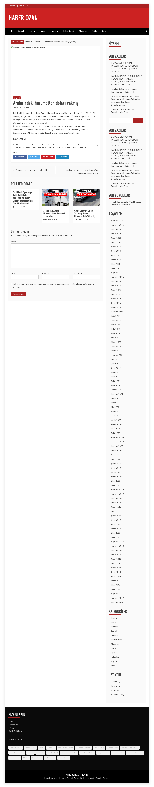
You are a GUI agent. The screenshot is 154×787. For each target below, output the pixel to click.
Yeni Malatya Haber (65, 748)
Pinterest (49, 156)
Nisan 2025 (116, 290)
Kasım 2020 (116, 424)
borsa (29, 145)
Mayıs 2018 (116, 554)
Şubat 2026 (116, 246)
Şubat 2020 (116, 463)
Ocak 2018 (116, 572)
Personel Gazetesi (83, 748)
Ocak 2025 (116, 303)
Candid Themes (102, 778)
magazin (28, 147)
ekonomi (44, 145)
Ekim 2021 (115, 376)
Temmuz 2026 (117, 225)
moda (34, 147)
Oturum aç (115, 681)
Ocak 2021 (116, 416)
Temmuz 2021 (117, 389)
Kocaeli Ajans (30, 748)
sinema (55, 147)
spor (81, 147)
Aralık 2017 (116, 576)
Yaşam (114, 661)
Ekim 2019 (115, 481)
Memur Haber (113, 748)
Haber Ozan (23, 17)
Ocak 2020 (116, 468)
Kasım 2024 (116, 307)
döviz (34, 145)
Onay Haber (36, 758)
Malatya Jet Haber (87, 753)
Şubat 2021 (116, 411)
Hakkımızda (13, 724)
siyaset (61, 147)
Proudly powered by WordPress (58, 778)
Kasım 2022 (116, 350)
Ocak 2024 (116, 320)
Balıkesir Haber (15, 748)
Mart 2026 (116, 242)
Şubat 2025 (116, 298)
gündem (73, 145)
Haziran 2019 (117, 498)
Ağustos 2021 (117, 385)
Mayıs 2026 (116, 233)
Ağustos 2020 (117, 437)
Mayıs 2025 (116, 285)
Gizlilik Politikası (15, 731)
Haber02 (51, 748)
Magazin (83, 31)
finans (50, 145)
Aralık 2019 (116, 472)
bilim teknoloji (21, 145)
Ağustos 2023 (117, 333)
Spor (104, 31)
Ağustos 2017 (117, 593)
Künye (11, 721)
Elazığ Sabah (14, 758)
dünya (38, 145)
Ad (13, 273)
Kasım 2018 (116, 528)
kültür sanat (20, 147)
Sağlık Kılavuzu (103, 753)
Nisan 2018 (116, 559)
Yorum (14, 242)
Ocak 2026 (116, 251)
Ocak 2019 (116, 520)
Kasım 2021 (116, 372)
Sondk (41, 748)
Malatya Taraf (53, 753)
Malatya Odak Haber (69, 753)
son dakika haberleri (71, 147)
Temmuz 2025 (117, 277)
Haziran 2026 (117, 229)
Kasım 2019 (116, 476)
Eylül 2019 (115, 485)
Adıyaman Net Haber (135, 753)
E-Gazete (40, 753)
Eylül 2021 (115, 381)
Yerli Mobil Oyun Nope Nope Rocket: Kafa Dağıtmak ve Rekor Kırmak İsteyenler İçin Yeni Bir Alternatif (23, 198)
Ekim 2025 (115, 264)
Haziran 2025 (117, 281)
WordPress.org (117, 694)
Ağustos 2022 (117, 355)
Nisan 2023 (116, 342)
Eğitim (42, 31)
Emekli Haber (99, 748)
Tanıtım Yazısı (64, 758)
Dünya (32, 31)
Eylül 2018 (115, 537)
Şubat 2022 (116, 363)
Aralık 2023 (116, 324)
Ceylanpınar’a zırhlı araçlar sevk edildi (31, 170)
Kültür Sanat (68, 31)
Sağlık (94, 31)
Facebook (20, 156)
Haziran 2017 (117, 602)
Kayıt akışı (115, 686)
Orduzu (30, 753)
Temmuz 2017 (117, 598)
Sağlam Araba (118, 753)
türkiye (85, 147)
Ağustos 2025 (117, 272)
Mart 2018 (116, 563)
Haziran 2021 (117, 394)
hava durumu (92, 145)
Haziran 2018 (117, 550)
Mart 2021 (116, 407)
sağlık (50, 147)
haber (79, 145)
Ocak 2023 (116, 346)
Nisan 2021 (116, 403)
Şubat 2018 (116, 567)
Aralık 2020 (116, 420)
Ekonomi (54, 31)
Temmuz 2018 (117, 546)
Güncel (21, 31)
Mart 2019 (116, 511)
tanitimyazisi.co (15, 739)
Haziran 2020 (117, 446)
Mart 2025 (116, 294)
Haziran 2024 (117, 311)
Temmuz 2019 (117, 494)
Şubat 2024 (116, 316)
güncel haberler (63, 145)
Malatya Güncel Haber (130, 748)
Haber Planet (50, 758)
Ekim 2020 (115, 429)
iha (14, 147)
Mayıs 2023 (116, 337)
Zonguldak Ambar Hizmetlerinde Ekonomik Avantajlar (54, 213)
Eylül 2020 (115, 433)
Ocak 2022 (116, 368)
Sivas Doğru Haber (17, 753)
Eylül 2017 (115, 589)
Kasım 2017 (116, 580)
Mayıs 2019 (116, 502)
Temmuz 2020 (117, 442)
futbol (55, 145)
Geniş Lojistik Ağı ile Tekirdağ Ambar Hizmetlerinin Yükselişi (84, 213)
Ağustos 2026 (117, 220)
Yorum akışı (115, 690)
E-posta (46, 273)
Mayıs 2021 (116, 398)
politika (44, 147)
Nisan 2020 (116, 455)
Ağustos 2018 (117, 541)
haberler (84, 145)
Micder (25, 758)
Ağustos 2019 (117, 489)
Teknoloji (115, 657)
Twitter (34, 156)
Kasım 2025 (116, 259)
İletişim (11, 728)
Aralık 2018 (116, 524)
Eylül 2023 (115, 329)
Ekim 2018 (115, 533)
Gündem (114, 635)
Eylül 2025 (115, 268)
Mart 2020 (116, 459)
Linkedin (63, 156)
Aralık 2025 (116, 255)
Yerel (113, 665)
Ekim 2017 (115, 585)
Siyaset (114, 43)
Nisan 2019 (116, 507)
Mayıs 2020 (116, 450)
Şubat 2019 (116, 515)
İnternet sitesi (78, 273)
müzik (39, 147)
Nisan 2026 (116, 238)
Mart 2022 (116, 359)
